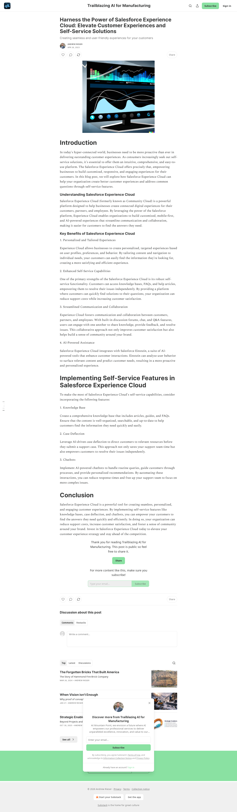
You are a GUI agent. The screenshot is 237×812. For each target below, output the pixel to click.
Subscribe (210, 5)
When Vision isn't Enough (79, 695)
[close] (149, 703)
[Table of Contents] (3, 406)
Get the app (134, 797)
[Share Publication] (197, 6)
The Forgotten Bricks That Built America (89, 672)
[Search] (190, 6)
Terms (126, 789)
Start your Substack (110, 797)
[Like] (63, 55)
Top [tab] (63, 663)
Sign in (227, 5)
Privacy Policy (142, 758)
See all (66, 739)
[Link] (55, 142)
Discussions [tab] (85, 663)
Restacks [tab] (81, 622)
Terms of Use (134, 754)
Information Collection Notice (117, 758)
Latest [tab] (72, 663)
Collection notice (141, 789)
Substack (102, 805)
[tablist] (74, 622)
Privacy (117, 789)
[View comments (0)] (71, 55)
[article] (118, 679)
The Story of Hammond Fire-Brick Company (84, 676)
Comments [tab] (67, 622)
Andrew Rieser (75, 44)
